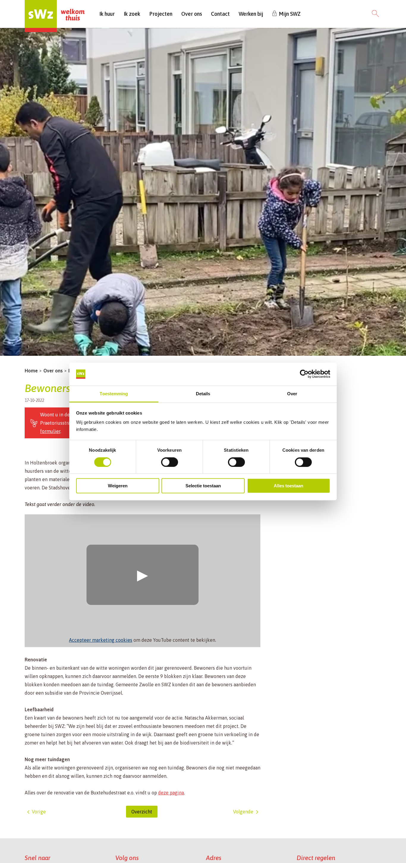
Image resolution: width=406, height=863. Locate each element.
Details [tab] (203, 393)
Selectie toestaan (203, 485)
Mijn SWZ (289, 14)
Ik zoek (132, 14)
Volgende (243, 811)
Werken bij (251, 14)
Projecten (160, 14)
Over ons (191, 14)
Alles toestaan (288, 485)
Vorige (39, 811)
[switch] (169, 462)
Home (31, 370)
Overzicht (141, 811)
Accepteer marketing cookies (100, 640)
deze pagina (171, 792)
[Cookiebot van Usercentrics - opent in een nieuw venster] (304, 374)
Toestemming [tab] (114, 393)
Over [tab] (292, 393)
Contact (220, 14)
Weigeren (118, 485)
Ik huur (107, 14)
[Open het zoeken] (375, 14)
